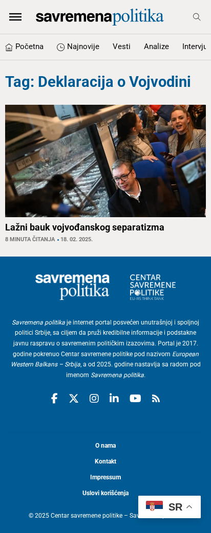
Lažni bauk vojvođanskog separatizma (84, 227)
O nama (105, 445)
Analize (156, 46)
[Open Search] (197, 17)
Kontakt (105, 461)
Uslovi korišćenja (105, 493)
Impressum (105, 477)
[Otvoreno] (15, 16)
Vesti (122, 46)
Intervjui (195, 46)
